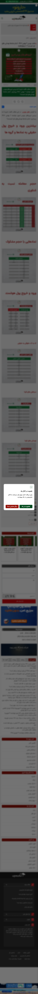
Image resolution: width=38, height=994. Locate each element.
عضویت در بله (26, 506)
